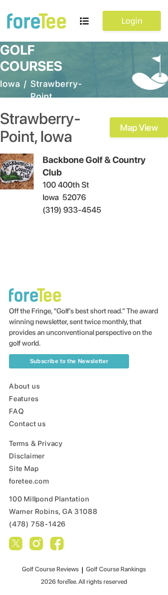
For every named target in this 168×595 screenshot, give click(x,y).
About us (24, 386)
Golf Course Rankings (116, 569)
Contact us (27, 423)
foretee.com (29, 481)
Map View (139, 127)
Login (131, 20)
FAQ (16, 411)
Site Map (24, 468)
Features (24, 398)
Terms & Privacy (36, 443)
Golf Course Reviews (50, 569)
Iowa (10, 83)
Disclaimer (27, 456)
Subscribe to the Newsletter (69, 361)
